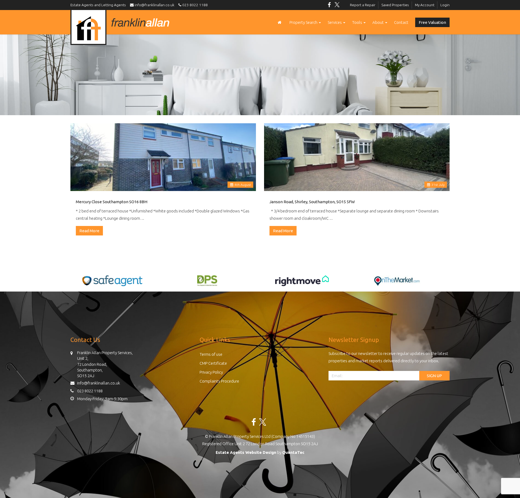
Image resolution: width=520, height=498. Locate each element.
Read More (89, 230)
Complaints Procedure (219, 381)
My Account (424, 5)
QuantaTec (293, 452)
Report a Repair (362, 5)
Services (335, 22)
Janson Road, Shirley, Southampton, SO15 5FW (312, 201)
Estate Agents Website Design (246, 452)
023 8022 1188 (194, 5)
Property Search (304, 22)
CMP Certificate (213, 363)
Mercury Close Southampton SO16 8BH (111, 201)
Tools (357, 22)
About (378, 22)
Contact (401, 22)
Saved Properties (395, 5)
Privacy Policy (211, 372)
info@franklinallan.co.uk (155, 5)
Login (445, 5)
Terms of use (211, 354)
